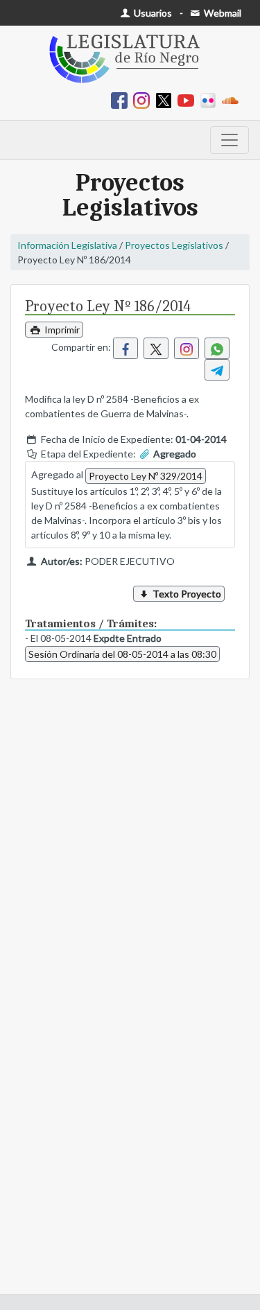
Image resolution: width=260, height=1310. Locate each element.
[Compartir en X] (156, 348)
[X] (166, 99)
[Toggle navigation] (229, 140)
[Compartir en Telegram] (217, 370)
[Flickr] (211, 99)
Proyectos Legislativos (174, 245)
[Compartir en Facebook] (125, 348)
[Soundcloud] (233, 99)
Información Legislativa (67, 245)
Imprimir (61, 329)
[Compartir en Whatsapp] (217, 348)
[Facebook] (122, 99)
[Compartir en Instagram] (186, 348)
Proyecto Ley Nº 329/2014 (145, 476)
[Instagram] (144, 99)
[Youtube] (188, 99)
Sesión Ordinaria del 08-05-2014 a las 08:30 (122, 654)
